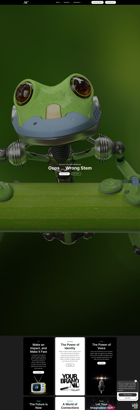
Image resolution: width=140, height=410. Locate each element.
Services (66, 2)
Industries (76, 2)
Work (57, 2)
